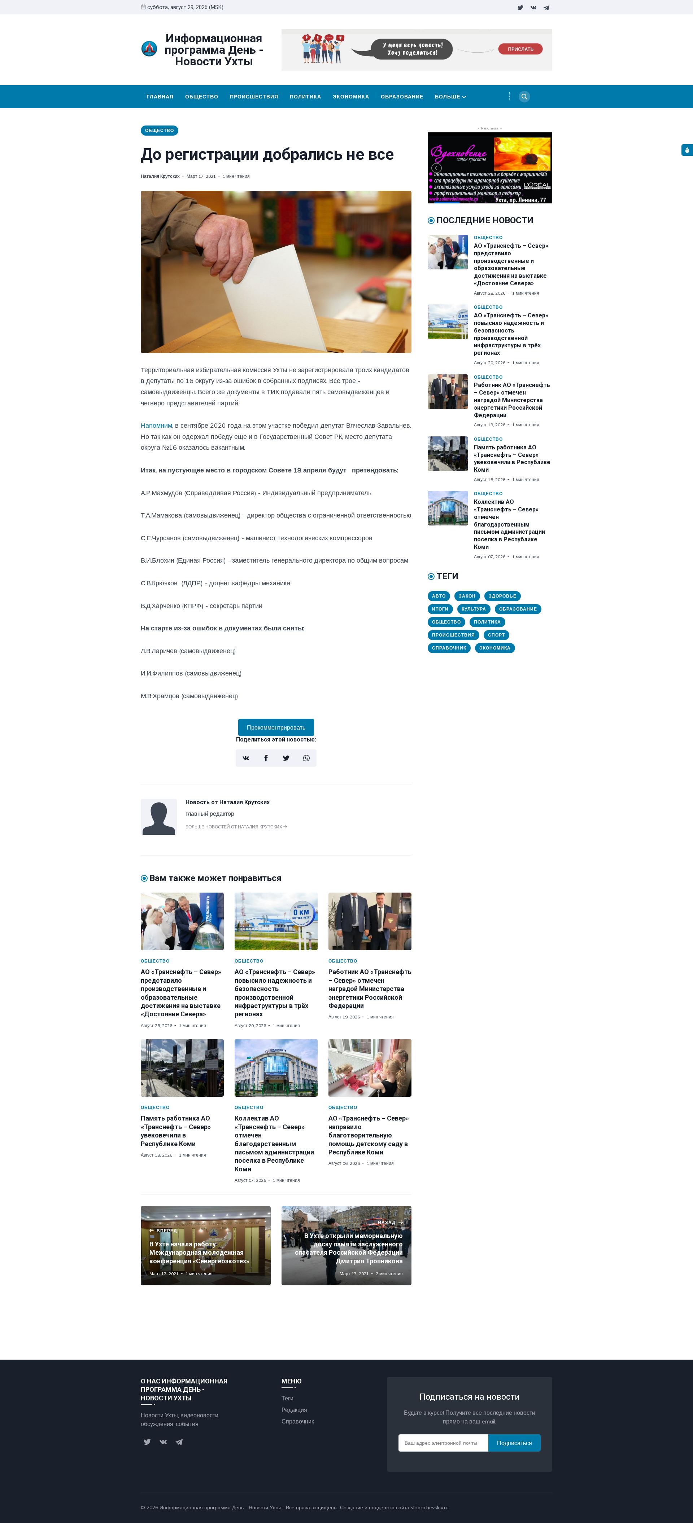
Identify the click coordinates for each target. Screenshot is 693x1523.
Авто (439, 596)
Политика (305, 96)
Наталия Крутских (160, 176)
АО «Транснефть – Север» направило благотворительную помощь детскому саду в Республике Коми (368, 1135)
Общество (201, 96)
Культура (474, 609)
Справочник (449, 648)
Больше (447, 96)
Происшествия (254, 96)
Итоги (440, 609)
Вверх (537, 1507)
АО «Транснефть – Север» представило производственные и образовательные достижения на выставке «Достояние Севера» (511, 264)
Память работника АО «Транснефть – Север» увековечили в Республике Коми (512, 458)
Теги (287, 1398)
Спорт (496, 635)
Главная (160, 96)
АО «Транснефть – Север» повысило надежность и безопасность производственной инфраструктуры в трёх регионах (511, 334)
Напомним (156, 425)
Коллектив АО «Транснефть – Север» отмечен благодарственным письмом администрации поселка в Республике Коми (274, 1143)
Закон (467, 596)
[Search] (524, 96)
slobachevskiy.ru (430, 1507)
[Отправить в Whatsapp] (306, 758)
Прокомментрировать (276, 727)
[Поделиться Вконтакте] (246, 758)
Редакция (294, 1409)
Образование (402, 96)
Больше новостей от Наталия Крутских (234, 826)
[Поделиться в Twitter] (286, 758)
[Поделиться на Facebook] (266, 758)
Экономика (351, 96)
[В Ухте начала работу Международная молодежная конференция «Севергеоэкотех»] (206, 1245)
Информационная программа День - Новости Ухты (220, 1507)
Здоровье (503, 596)
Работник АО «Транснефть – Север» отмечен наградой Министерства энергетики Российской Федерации (369, 988)
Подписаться (514, 1443)
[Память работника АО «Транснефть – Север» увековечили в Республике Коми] (182, 1068)
